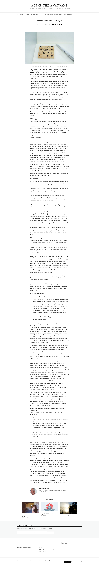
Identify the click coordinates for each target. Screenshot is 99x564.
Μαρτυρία (58, 66)
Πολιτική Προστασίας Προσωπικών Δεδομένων (49, 549)
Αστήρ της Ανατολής (49, 5)
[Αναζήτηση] (80, 542)
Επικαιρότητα (70, 14)
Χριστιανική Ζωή (34, 14)
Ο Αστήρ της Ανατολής (44, 545)
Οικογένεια (41, 14)
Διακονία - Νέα (62, 14)
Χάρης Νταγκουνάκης (36, 66)
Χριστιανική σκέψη (54, 14)
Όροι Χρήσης (41, 547)
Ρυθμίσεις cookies (76, 561)
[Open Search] (81, 14)
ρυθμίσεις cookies (48, 561)
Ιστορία (47, 14)
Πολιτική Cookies (43, 551)
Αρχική (37, 24)
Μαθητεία (53, 66)
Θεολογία (27, 14)
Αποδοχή (67, 561)
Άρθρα (21, 14)
